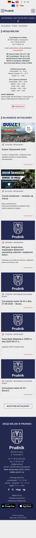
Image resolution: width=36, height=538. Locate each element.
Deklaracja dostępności (17, 501)
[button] (33, 11)
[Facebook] (8, 489)
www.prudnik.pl (18, 50)
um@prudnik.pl (14, 48)
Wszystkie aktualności (18, 406)
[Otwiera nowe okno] (17, 5)
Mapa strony (17, 495)
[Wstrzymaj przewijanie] (18, 21)
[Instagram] (12, 489)
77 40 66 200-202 (18, 459)
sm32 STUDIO (21, 518)
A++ (28, 2)
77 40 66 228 (18, 461)
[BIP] (18, 489)
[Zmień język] (13, 2)
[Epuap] (24, 489)
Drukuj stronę (19, 106)
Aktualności (18, 145)
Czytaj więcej (28, 164)
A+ (25, 2)
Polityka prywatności (17, 498)
